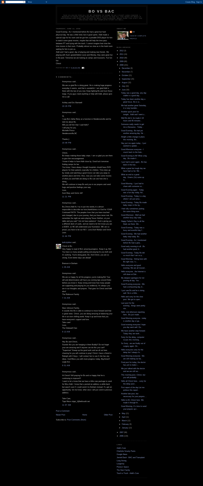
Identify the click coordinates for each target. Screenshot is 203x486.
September (126, 79)
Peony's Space (123, 467)
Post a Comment (62, 411)
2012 (122, 51)
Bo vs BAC (102, 11)
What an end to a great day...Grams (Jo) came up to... (132, 177)
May (124, 413)
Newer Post (60, 415)
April (124, 417)
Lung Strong (121, 461)
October (125, 75)
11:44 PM (66, 236)
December (126, 68)
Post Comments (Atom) (76, 420)
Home (84, 415)
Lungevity (120, 464)
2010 (122, 58)
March (124, 421)
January (125, 428)
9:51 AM (66, 365)
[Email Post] (83, 68)
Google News (122, 454)
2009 (122, 61)
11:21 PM (66, 197)
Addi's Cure (121, 448)
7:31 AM (66, 298)
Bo (134, 32)
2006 (122, 436)
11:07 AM (66, 405)
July (124, 86)
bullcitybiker (67, 242)
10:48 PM (66, 143)
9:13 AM (66, 332)
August (125, 83)
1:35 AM (66, 267)
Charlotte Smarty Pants (126, 451)
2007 (122, 432)
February (125, 424)
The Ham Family (123, 470)
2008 (122, 65)
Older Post (108, 415)
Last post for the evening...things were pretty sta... (133, 305)
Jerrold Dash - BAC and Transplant (131, 457)
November (126, 72)
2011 (122, 54)
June (124, 90)
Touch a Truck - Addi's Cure (128, 473)
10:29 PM (66, 106)
